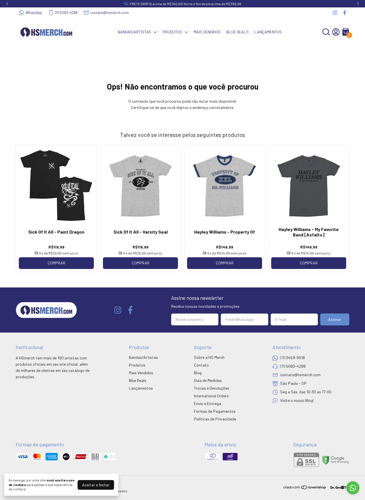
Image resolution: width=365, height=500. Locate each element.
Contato (201, 365)
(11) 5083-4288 (66, 12)
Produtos (172, 31)
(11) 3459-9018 (292, 357)
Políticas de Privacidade (215, 418)
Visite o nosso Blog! (297, 400)
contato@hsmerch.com (109, 12)
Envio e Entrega (207, 403)
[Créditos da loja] (338, 487)
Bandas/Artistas (134, 31)
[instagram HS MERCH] (335, 12)
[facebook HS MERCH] (344, 12)
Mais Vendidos (207, 31)
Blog (198, 372)
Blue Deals (237, 31)
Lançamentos (268, 31)
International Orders (211, 395)
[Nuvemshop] (305, 488)
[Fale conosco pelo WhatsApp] (352, 487)
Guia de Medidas (208, 380)
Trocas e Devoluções (211, 388)
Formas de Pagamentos (215, 411)
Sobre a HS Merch (209, 357)
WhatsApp (34, 12)
